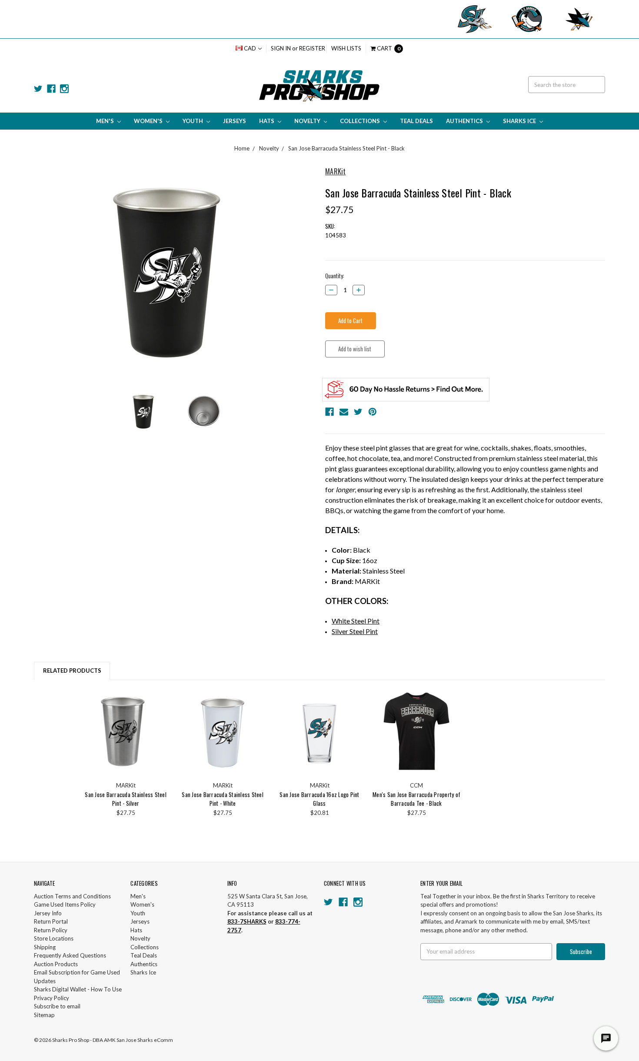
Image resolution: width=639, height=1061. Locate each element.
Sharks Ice (520, 120)
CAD (250, 48)
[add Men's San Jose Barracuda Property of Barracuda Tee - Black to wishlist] (451, 711)
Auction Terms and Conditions (72, 896)
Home (242, 148)
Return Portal (51, 921)
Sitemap (44, 1014)
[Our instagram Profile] (64, 88)
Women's (149, 120)
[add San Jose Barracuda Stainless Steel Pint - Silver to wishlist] (161, 711)
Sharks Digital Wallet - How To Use (78, 989)
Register (312, 48)
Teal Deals (416, 120)
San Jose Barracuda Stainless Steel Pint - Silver (125, 798)
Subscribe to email (57, 1006)
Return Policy (50, 930)
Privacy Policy (51, 997)
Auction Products (56, 964)
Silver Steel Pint (355, 631)
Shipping (45, 947)
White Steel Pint (355, 621)
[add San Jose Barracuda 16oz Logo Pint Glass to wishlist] (354, 711)
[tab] (72, 670)
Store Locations (53, 938)
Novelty (308, 120)
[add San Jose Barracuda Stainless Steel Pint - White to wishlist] (258, 711)
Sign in (281, 48)
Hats (267, 120)
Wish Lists (346, 48)
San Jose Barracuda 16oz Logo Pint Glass (319, 798)
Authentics (465, 120)
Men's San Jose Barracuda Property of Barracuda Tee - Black (416, 798)
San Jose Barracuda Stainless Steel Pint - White (222, 798)
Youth (193, 120)
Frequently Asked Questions (70, 955)
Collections (360, 120)
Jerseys (234, 120)
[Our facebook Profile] (51, 88)
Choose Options (416, 732)
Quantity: (334, 276)
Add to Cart (125, 732)
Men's (105, 120)
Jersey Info (48, 913)
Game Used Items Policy (65, 904)
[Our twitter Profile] (38, 88)
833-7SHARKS (246, 921)
